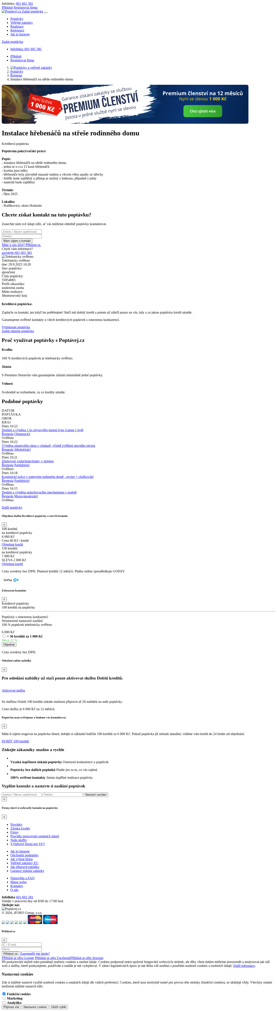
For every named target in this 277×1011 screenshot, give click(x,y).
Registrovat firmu (25, 7)
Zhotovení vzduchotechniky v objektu (28, 461)
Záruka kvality (20, 828)
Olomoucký (22, 434)
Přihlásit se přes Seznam (86, 958)
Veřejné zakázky (21, 22)
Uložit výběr (58, 1007)
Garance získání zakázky (27, 871)
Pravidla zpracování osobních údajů (34, 836)
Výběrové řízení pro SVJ (27, 844)
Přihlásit (7, 7)
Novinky (16, 824)
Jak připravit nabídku (24, 867)
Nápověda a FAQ (22, 878)
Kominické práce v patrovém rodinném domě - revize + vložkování (47, 477)
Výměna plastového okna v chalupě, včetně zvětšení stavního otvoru (48, 445)
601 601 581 (24, 3)
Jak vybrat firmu (21, 859)
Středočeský (22, 449)
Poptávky (16, 19)
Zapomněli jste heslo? (35, 953)
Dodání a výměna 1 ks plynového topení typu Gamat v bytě (42, 430)
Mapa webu (18, 882)
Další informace (244, 966)
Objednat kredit (12, 544)
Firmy (14, 832)
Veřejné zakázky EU (24, 863)
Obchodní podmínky (24, 855)
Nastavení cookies (35, 1007)
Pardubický (22, 465)
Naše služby (18, 840)
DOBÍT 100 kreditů (15, 741)
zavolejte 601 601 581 (17, 253)
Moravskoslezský (26, 496)
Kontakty (16, 886)
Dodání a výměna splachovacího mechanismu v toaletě (39, 492)
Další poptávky (12, 507)
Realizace (17, 26)
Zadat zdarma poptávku (18, 331)
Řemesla (16, 75)
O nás (14, 890)
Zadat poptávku (32, 11)
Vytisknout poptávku (16, 327)
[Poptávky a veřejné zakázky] (31, 67)
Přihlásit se (10, 953)
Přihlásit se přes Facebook (52, 958)
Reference (17, 30)
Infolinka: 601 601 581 (26, 49)
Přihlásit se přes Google (18, 958)
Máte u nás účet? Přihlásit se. (21, 245)
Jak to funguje (20, 34)
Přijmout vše (11, 1007)
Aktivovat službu (13, 690)
